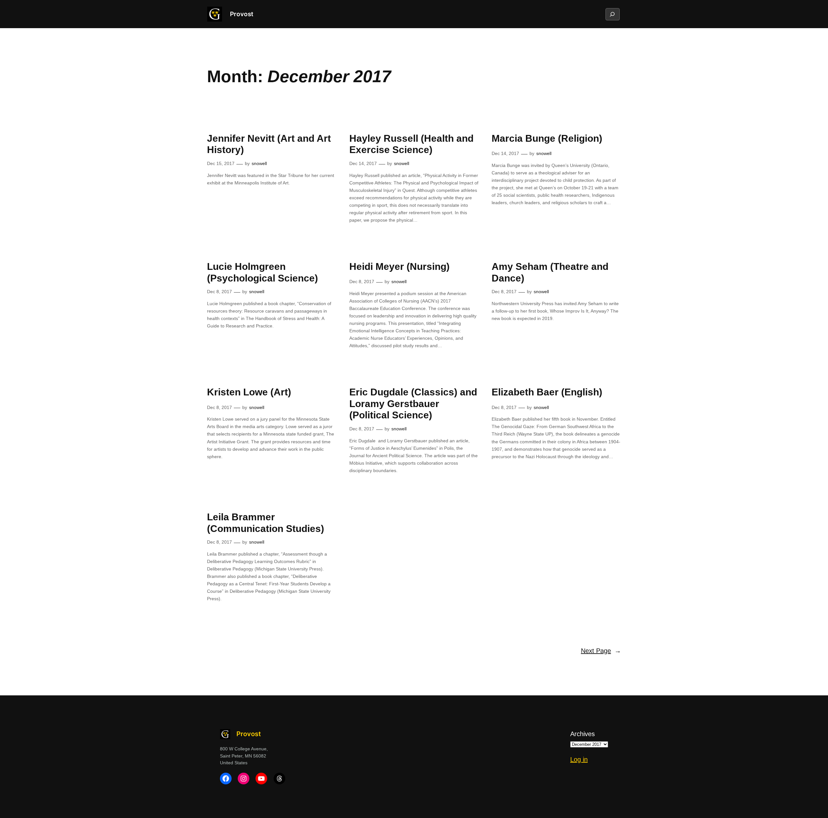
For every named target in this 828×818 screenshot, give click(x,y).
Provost (241, 14)
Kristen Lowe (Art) (249, 392)
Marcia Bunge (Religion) (547, 138)
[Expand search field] (612, 14)
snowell (259, 163)
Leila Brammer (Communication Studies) (265, 523)
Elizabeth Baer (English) (547, 392)
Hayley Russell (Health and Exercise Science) (411, 144)
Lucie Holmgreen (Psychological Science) (262, 272)
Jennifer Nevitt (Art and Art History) (269, 144)
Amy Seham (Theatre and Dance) (550, 272)
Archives (582, 733)
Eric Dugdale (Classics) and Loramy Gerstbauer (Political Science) (413, 403)
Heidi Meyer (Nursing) (399, 266)
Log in (579, 759)
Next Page (601, 650)
